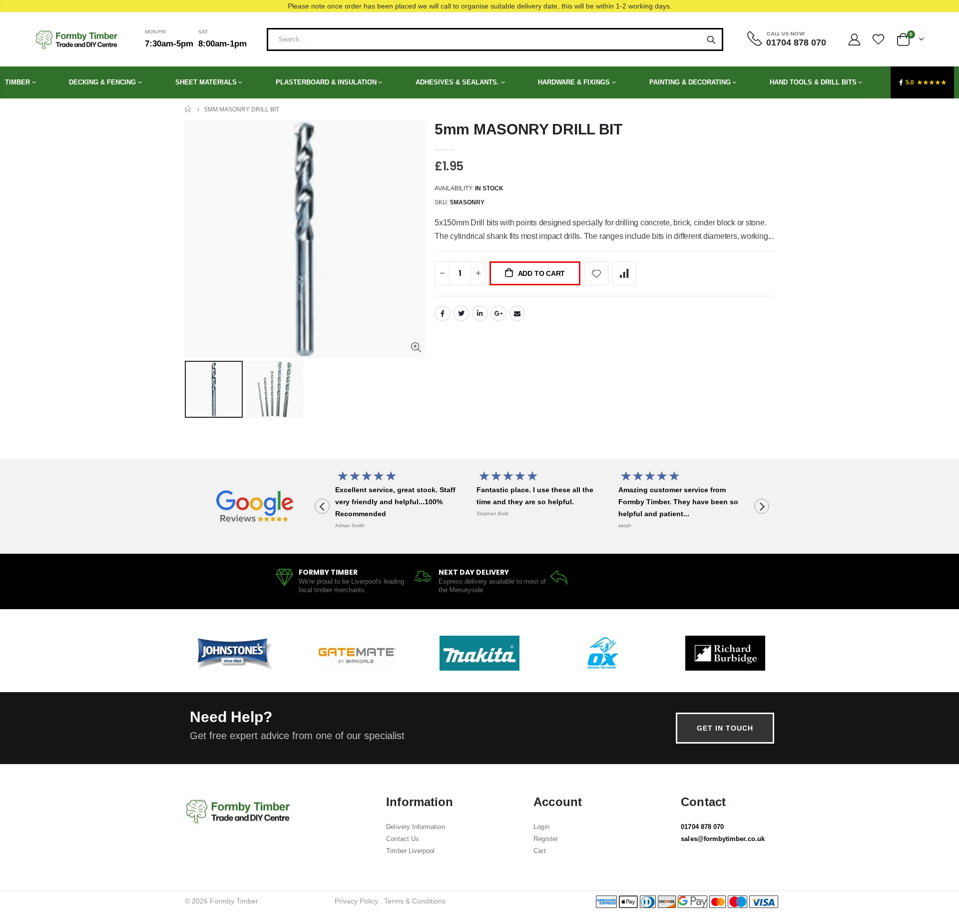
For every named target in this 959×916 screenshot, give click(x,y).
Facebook (443, 313)
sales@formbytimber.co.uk (723, 839)
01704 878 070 (702, 827)
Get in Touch (725, 728)
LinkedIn (480, 313)
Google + (498, 313)
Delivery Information (415, 827)
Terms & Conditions (415, 901)
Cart (539, 851)
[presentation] (322, 506)
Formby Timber (234, 901)
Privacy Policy (356, 901)
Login (541, 827)
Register (545, 839)
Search (711, 39)
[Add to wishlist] (596, 273)
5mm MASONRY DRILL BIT (528, 129)
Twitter (461, 313)
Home (188, 109)
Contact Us (402, 839)
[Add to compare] (624, 273)
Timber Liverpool (410, 851)
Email (517, 313)
